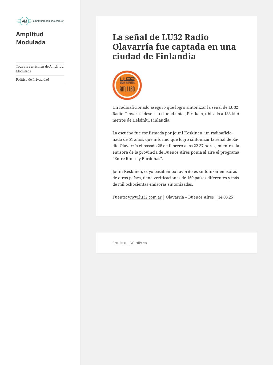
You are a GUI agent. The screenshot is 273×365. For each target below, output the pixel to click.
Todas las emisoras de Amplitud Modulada (39, 68)
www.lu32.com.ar (145, 197)
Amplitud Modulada (30, 38)
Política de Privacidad (32, 79)
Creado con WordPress (130, 242)
